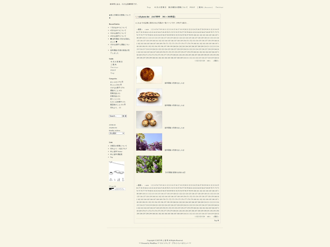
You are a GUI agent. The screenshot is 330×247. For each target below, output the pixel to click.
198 (168, 46)
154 (197, 40)
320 (215, 58)
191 (146, 46)
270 (143, 55)
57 (183, 32)
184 (207, 43)
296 (141, 58)
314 (197, 58)
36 (137, 32)
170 (163, 43)
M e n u (113, 85)
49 (165, 32)
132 (211, 38)
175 (179, 43)
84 (159, 35)
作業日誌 (113, 96)
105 (210, 35)
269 (140, 55)
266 (213, 52)
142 (159, 40)
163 (142, 43)
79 (148, 35)
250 (163, 52)
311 (187, 58)
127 (196, 38)
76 (142, 35)
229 (181, 49)
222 (159, 49)
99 (192, 35)
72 (216, 32)
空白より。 (114, 107)
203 (183, 46)
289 (202, 55)
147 (175, 40)
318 (209, 58)
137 (144, 40)
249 (160, 52)
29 (205, 29)
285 (189, 55)
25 (196, 29)
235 (200, 49)
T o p (149, 7)
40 (146, 32)
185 (210, 43)
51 (170, 32)
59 (187, 32)
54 (176, 32)
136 (141, 40)
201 (177, 46)
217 (144, 49)
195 (159, 46)
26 (198, 29)
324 (203, 60)
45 (157, 32)
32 (211, 29)
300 (153, 58)
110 (143, 38)
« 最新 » (140, 29)
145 (169, 40)
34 (216, 29)
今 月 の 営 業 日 (160, 7)
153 (193, 40)
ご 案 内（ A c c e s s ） (205, 7)
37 (139, 32)
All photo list (113, 128)
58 (185, 32)
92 (177, 35)
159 (212, 40)
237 (206, 49)
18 (181, 29)
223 (163, 49)
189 (140, 46)
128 (199, 38)
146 (172, 40)
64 (198, 32)
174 (176, 43)
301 (156, 58)
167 (154, 43)
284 (186, 55)
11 (165, 29)
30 (207, 29)
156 (203, 40)
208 (199, 46)
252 (170, 52)
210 (205, 46)
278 (168, 55)
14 (172, 29)
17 (179, 29)
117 (165, 38)
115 (159, 38)
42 (150, 32)
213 (214, 46)
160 (215, 40)
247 (154, 52)
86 (163, 35)
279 (171, 55)
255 (179, 52)
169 (160, 43)
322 (197, 60)
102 (201, 35)
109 (140, 38)
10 (163, 29)
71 (214, 32)
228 (178, 49)
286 (193, 55)
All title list (112, 125)
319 (212, 58)
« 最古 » (216, 60)
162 (139, 43)
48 (163, 32)
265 (210, 52)
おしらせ (113, 82)
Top (215, 220)
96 (185, 35)
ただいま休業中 (116, 102)
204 (186, 46)
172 (170, 43)
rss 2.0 (113, 186)
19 (183, 29)
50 (168, 32)
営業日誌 (113, 93)
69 (209, 32)
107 (216, 35)
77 (144, 35)
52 (172, 32)
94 (181, 35)
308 (178, 58)
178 (188, 43)
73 (218, 32)
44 (154, 32)
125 (189, 38)
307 (175, 58)
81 (153, 35)
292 (211, 55)
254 (176, 52)
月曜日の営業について (118, 146)
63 (196, 32)
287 (196, 55)
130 (205, 38)
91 (174, 35)
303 (163, 58)
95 (183, 35)
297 (144, 58)
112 (149, 38)
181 (197, 43)
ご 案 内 (113, 64)
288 (199, 55)
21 (187, 29)
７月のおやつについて (118, 27)
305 (169, 58)
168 (157, 43)
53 (174, 32)
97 (188, 35)
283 (183, 55)
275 (159, 55)
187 (216, 43)
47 (161, 32)
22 (190, 29)
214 (217, 46)
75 (139, 35)
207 (196, 46)
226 (172, 49)
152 (190, 40)
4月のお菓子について (118, 36)
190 (143, 46)
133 (214, 38)
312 (190, 58)
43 (152, 32)
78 (146, 35)
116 (162, 38)
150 (184, 40)
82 (155, 35)
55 (179, 32)
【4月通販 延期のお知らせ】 (175, 172)
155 (200, 40)
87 (166, 35)
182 (201, 43)
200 (174, 46)
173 (173, 43)
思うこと (113, 99)
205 (189, 46)
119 (171, 38)
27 (200, 29)
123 (183, 38)
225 (169, 49)
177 (185, 43)
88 (168, 35)
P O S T (192, 7)
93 (179, 35)
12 (168, 29)
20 (185, 29)
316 (203, 58)
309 (181, 58)
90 (172, 35)
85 (161, 35)
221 (156, 49)
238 (209, 49)
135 (138, 40)
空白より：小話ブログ (118, 148)
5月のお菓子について (118, 33)
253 (173, 52)
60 (190, 32)
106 (213, 35)
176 (182, 43)
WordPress (153, 243)
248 (157, 52)
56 (181, 32)
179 (191, 43)
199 (171, 46)
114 (155, 38)
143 (163, 40)
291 (208, 55)
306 (172, 58)
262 (201, 52)
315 (200, 58)
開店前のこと (115, 104)
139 (150, 40)
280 (174, 55)
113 (152, 38)
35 (218, 29)
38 (141, 32)
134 (217, 38)
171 (167, 43)
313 (193, 58)
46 (159, 32)
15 (174, 29)
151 (187, 40)
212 (211, 46)
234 (197, 49)
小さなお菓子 (115, 87)
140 (153, 40)
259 (191, 52)
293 (214, 55)
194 (155, 46)
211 (208, 46)
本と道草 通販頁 (116, 154)
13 (170, 29)
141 (156, 40)
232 (190, 49)
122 (180, 38)
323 (200, 60)
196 (162, 46)
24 (194, 29)
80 (150, 35)
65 (200, 32)
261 (197, 52)
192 (149, 46)
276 (162, 55)
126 (193, 38)
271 (146, 55)
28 (203, 29)
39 (144, 32)
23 (192, 29)
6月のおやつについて (118, 30)
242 (139, 52)
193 (152, 46)
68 (207, 32)
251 (167, 52)
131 (208, 38)
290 (205, 55)
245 (148, 52)
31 (209, 29)
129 (202, 38)
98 (190, 35)
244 (145, 52)
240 (215, 49)
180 (194, 43)
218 (147, 49)
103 (204, 35)
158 (209, 40)
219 (150, 49)
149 (181, 40)
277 (165, 55)
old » (209, 60)
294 (217, 55)
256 (182, 52)
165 (148, 43)
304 (166, 58)
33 (214, 29)
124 (186, 38)
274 (155, 55)
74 (137, 35)
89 (170, 35)
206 (193, 46)
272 (149, 55)
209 (202, 46)
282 (180, 55)
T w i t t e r (219, 7)
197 (165, 46)
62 (194, 32)
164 (145, 43)
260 (194, 52)
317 (206, 58)
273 (152, 55)
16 (176, 29)
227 (175, 49)
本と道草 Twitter (116, 151)
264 (207, 52)
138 (147, 40)
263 (204, 52)
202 (180, 46)
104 (207, 35)
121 (177, 38)
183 (204, 43)
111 (146, 38)
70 (211, 32)
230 (184, 49)
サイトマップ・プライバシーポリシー (174, 243)
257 (185, 52)
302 (159, 58)
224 (166, 49)
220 (153, 49)
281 (177, 55)
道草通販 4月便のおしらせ (174, 83)
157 (206, 40)
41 (148, 32)
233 (193, 49)
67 (205, 32)
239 (212, 49)
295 (138, 58)
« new (147, 29)
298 (147, 58)
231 (187, 49)
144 (166, 40)
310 (184, 58)
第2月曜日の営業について (178, 7)
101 (197, 35)
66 (203, 32)
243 (142, 52)
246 (151, 52)
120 (174, 38)
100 (194, 35)
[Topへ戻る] (116, 181)
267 (216, 52)
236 (203, 49)
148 (178, 40)
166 (151, 43)
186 (213, 43)
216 (141, 49)
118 (168, 38)
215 (138, 49)
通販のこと (114, 90)
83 (157, 35)
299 (150, 58)
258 (188, 52)
